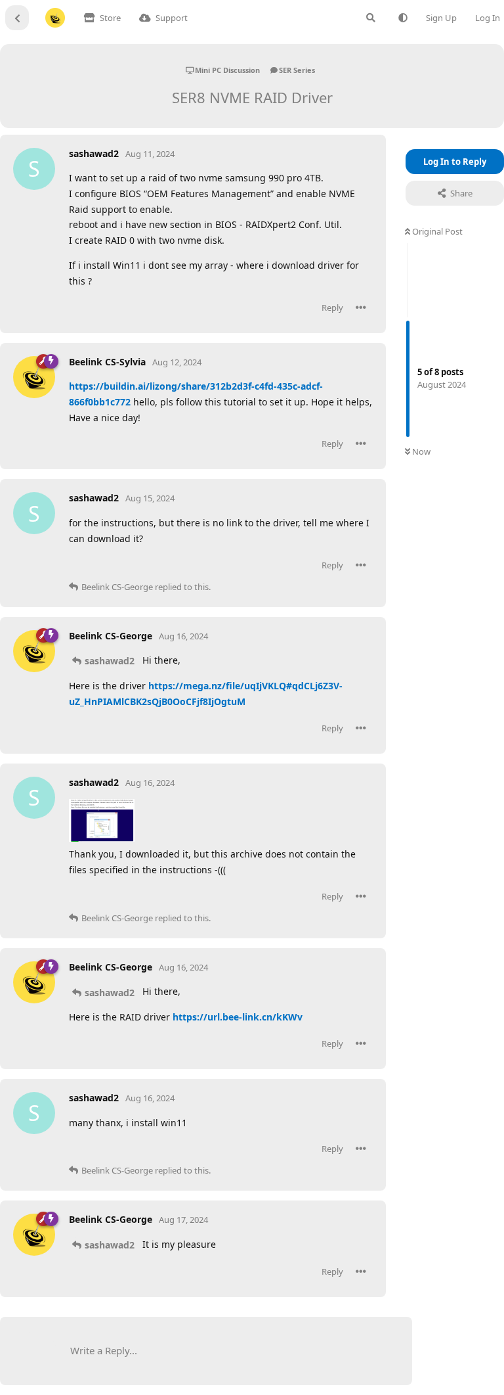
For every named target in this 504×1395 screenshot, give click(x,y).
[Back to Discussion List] (17, 17)
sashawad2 (110, 660)
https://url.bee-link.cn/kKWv (238, 1017)
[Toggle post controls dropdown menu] (361, 307)
